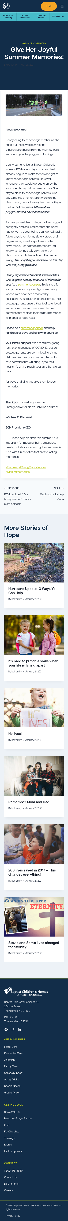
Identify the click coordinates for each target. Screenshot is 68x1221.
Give (49, 6)
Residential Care (13, 1053)
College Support (13, 1073)
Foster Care (10, 1046)
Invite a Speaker (13, 1151)
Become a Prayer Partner (18, 1118)
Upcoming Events (41, 16)
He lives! (15, 733)
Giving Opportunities (34, 43)
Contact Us (10, 1177)
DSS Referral (11, 1183)
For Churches (11, 1131)
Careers (8, 1190)
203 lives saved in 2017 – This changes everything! (32, 872)
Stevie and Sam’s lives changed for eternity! (33, 945)
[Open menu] (62, 6)
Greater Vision (12, 1092)
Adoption (9, 1059)
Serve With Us (12, 1112)
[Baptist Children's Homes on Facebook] (6, 1029)
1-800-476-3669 (13, 1170)
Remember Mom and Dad (28, 802)
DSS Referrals (58, 16)
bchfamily (12, 64)
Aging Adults (11, 1079)
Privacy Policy (13, 1215)
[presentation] (34, 562)
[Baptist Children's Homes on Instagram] (13, 1029)
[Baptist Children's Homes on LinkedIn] (19, 1029)
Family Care (10, 1066)
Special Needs (12, 1086)
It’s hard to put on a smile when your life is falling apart (33, 663)
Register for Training (8, 16)
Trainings (9, 1138)
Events (8, 1144)
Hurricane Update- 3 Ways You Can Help (33, 590)
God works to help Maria (52, 494)
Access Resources (25, 16)
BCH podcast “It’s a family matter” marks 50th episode (17, 496)
